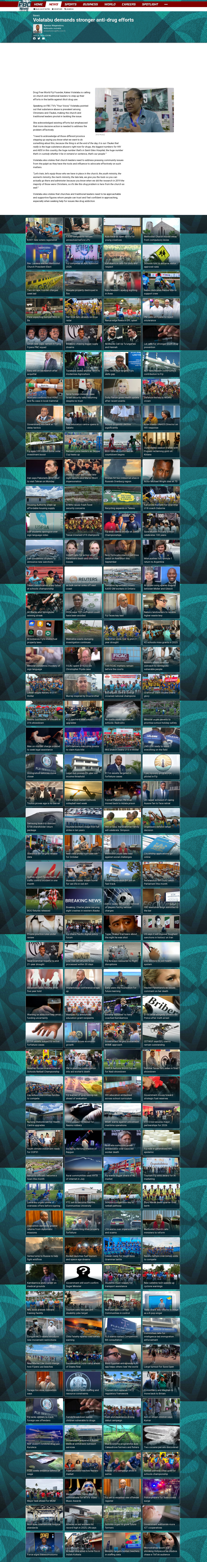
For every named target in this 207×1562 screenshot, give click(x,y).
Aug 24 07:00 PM (42, 9)
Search (70, 9)
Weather (58, 9)
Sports (70, 4)
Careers (128, 4)
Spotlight (150, 4)
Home (38, 4)
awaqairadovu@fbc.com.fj (54, 31)
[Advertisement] (103, 64)
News (53, 4)
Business (90, 4)
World (109, 4)
